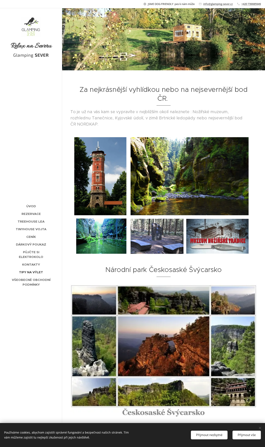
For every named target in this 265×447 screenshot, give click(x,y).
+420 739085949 (251, 4)
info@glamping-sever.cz (218, 4)
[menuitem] (31, 206)
